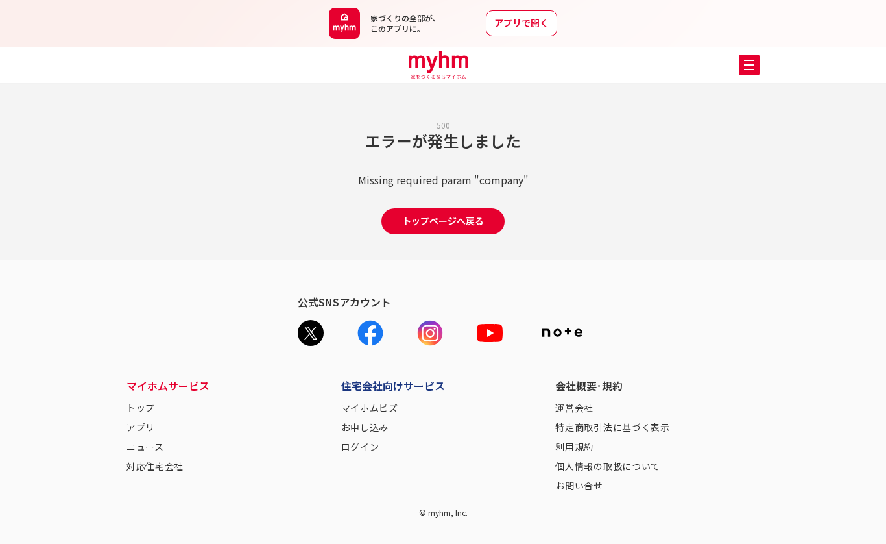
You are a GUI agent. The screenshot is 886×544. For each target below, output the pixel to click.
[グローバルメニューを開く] (749, 65)
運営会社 (574, 407)
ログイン (360, 446)
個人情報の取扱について (607, 466)
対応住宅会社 (155, 466)
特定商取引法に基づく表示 (612, 427)
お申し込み (365, 427)
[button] (749, 65)
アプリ (140, 427)
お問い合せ (579, 485)
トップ (140, 407)
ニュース (145, 446)
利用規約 (574, 446)
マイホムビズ (369, 407)
